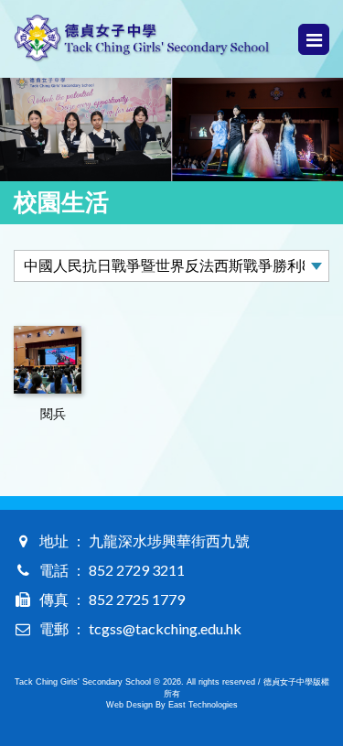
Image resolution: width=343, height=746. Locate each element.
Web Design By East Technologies (172, 704)
